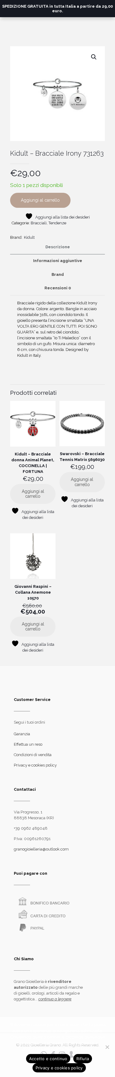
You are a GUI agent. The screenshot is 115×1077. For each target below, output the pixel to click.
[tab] (57, 247)
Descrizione (57, 247)
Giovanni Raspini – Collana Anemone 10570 (33, 592)
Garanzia (22, 734)
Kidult (29, 237)
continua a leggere (54, 999)
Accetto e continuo (48, 1058)
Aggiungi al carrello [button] (33, 494)
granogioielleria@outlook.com (41, 849)
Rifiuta (82, 1058)
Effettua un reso (28, 744)
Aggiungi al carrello (40, 200)
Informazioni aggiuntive (57, 260)
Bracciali (39, 223)
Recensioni (57, 288)
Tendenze (57, 223)
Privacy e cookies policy (35, 765)
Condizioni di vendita (33, 754)
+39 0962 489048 (31, 828)
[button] (94, 57)
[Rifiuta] (107, 1047)
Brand (58, 274)
